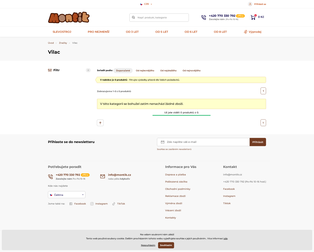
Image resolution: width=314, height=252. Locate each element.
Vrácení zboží (173, 210)
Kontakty (170, 217)
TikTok (121, 203)
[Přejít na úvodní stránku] (69, 17)
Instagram (101, 203)
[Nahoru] (100, 123)
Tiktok (227, 203)
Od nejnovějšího (192, 70)
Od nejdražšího (168, 70)
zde (226, 238)
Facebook (80, 203)
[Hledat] (133, 17)
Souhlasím (166, 245)
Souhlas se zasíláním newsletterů (174, 149)
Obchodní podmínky (177, 188)
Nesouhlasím (148, 245)
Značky (63, 42)
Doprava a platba (175, 174)
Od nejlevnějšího (145, 70)
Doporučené (123, 70)
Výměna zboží (173, 203)
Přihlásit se (260, 4)
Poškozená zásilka (176, 181)
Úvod (51, 42)
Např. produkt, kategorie (152, 17)
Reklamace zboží (175, 196)
